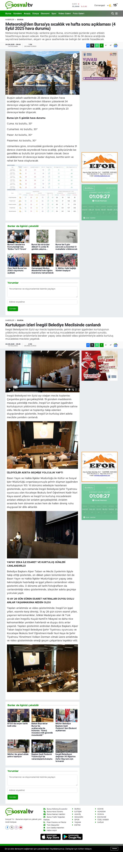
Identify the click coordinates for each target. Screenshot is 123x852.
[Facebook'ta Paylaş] (88, 46)
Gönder (12, 309)
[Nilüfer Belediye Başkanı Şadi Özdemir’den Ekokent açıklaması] (66, 715)
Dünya (35, 14)
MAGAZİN (78, 817)
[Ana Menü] (116, 13)
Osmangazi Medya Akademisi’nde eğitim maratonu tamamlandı (42, 270)
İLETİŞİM (77, 812)
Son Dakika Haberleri (55, 828)
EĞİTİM (77, 825)
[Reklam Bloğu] (100, 167)
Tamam (114, 848)
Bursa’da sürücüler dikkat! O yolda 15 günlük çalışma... (40, 247)
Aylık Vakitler (90, 218)
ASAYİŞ (77, 814)
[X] (12, 827)
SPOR (76, 820)
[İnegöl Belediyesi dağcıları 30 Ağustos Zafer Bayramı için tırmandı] (66, 746)
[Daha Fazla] (102, 46)
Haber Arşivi (52, 830)
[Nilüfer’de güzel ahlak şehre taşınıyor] (18, 746)
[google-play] (72, 837)
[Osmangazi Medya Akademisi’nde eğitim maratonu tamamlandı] (42, 260)
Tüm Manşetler (53, 825)
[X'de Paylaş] (92, 46)
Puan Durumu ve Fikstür (56, 822)
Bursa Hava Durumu (55, 812)
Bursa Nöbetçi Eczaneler (57, 809)
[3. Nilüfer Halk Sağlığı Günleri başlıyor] (66, 260)
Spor (54, 14)
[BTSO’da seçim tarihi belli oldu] (18, 715)
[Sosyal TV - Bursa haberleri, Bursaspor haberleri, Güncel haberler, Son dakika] (19, 5)
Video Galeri (64, 14)
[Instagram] (16, 827)
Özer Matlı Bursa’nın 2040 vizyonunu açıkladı (17, 270)
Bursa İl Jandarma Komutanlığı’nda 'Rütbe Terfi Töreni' (16, 247)
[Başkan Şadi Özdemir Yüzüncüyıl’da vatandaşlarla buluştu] (42, 746)
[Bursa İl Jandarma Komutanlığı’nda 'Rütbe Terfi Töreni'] (18, 236)
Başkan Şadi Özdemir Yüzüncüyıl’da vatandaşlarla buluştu (41, 756)
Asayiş (27, 14)
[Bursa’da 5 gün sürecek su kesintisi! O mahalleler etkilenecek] (66, 236)
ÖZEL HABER (103, 820)
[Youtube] (21, 827)
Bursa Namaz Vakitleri (56, 814)
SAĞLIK (100, 822)
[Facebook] (7, 827)
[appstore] (51, 837)
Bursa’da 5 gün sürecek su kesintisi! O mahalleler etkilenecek (66, 247)
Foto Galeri (78, 14)
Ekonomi (45, 14)
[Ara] (112, 13)
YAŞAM (77, 822)
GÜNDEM (101, 812)
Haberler (9, 20)
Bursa (8, 14)
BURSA (20, 20)
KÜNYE (100, 809)
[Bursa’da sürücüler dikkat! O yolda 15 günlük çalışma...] (42, 236)
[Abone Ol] (116, 45)
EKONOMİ (101, 817)
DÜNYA (100, 814)
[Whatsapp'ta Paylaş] (97, 46)
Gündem (17, 14)
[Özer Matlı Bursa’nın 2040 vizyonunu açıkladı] (18, 260)
